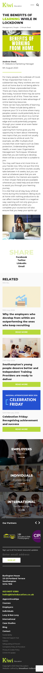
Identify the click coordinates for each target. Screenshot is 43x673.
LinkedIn (21, 263)
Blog (5, 627)
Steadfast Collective (28, 668)
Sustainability (7, 635)
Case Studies (9, 623)
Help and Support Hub (11, 638)
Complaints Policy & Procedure (14, 647)
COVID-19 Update (9, 653)
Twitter (22, 260)
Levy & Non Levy (11, 615)
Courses (7, 603)
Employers (8, 607)
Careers (5, 641)
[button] (36, 523)
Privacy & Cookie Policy (11, 650)
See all (6, 283)
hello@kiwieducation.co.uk (18, 594)
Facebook (21, 257)
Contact (6, 631)
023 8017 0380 (11, 591)
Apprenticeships (11, 599)
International (9, 619)
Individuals (8, 611)
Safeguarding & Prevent (11, 644)
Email (21, 266)
